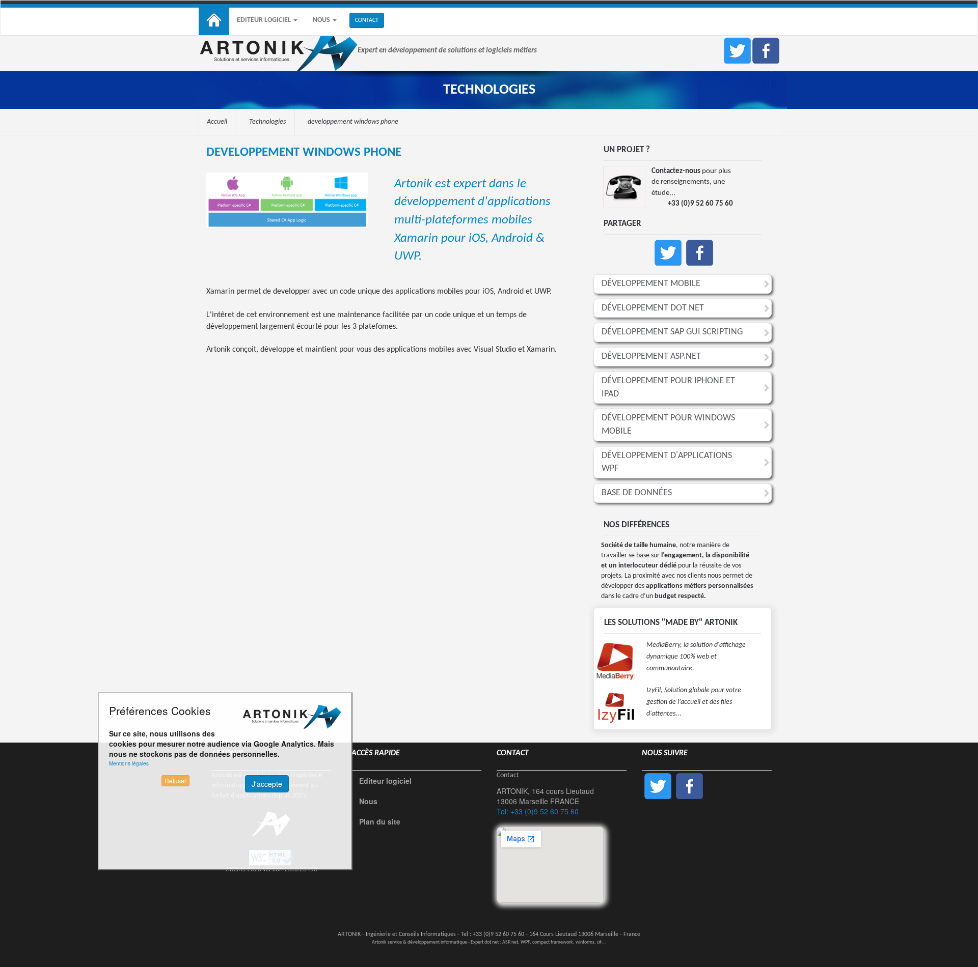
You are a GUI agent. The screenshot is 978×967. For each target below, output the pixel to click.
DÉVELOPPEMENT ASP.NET (651, 356)
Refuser (175, 780)
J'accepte (267, 784)
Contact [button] (366, 20)
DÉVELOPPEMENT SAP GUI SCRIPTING (672, 332)
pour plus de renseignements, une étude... (691, 182)
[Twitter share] (668, 251)
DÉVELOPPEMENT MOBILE (651, 284)
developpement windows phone (353, 122)
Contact (508, 775)
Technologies (267, 122)
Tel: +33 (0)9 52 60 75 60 (538, 811)
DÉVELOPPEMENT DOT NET (653, 308)
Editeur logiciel (264, 20)
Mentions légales (129, 763)
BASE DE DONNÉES (637, 493)
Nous (322, 20)
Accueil (217, 122)
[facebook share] (699, 251)
